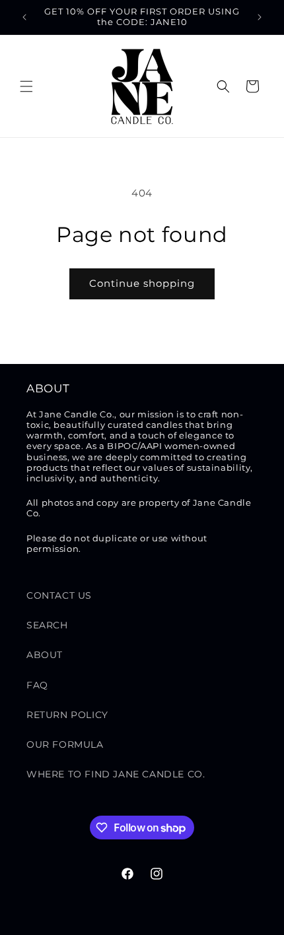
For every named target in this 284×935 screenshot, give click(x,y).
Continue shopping (142, 283)
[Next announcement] (259, 17)
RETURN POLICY (67, 715)
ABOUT (44, 655)
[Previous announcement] (24, 17)
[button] (26, 86)
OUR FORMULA (65, 744)
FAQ (37, 685)
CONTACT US (59, 595)
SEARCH (47, 625)
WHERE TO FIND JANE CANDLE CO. (115, 774)
